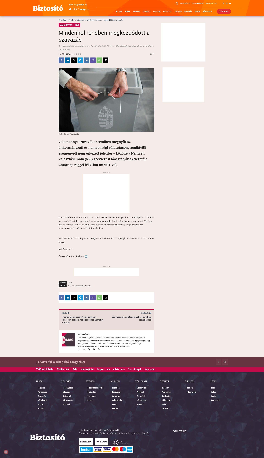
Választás (80, 20)
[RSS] (90, 349)
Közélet (71, 20)
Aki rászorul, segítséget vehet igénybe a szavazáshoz (131, 318)
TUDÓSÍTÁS (67, 54)
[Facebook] (223, 3)
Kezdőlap (62, 20)
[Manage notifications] (6, 452)
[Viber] (93, 60)
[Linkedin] (67, 60)
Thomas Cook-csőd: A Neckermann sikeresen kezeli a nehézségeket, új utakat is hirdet (82, 320)
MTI (70, 282)
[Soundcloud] (95, 349)
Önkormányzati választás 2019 (79, 286)
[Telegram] (80, 60)
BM (77, 25)
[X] (74, 60)
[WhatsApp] (99, 60)
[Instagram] (226, 3)
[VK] (86, 60)
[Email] (105, 60)
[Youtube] (230, 3)
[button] (177, 3)
